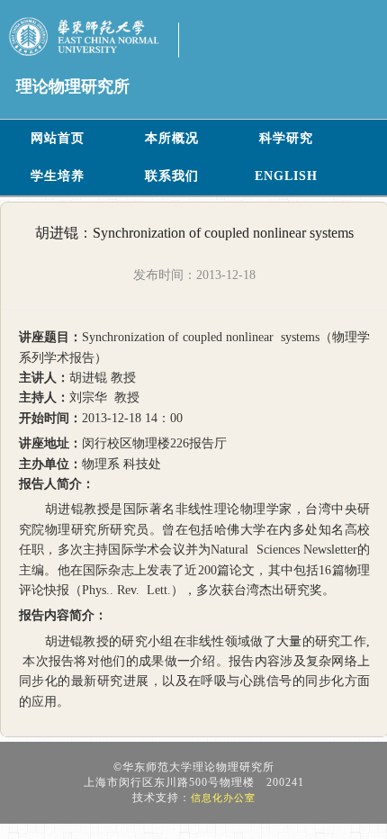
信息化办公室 (223, 797)
